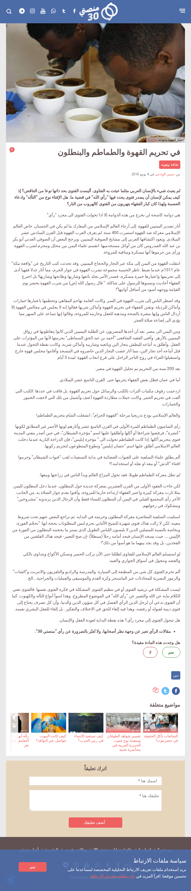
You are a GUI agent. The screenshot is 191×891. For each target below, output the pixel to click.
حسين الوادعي (165, 174)
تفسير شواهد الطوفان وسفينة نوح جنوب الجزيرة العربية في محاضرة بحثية (124, 743)
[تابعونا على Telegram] (21, 11)
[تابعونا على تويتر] (63, 11)
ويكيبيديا (152, 140)
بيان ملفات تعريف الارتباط (113, 876)
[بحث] (9, 11)
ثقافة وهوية (169, 164)
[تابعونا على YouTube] (42, 11)
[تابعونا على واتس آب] (53, 11)
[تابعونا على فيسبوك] (74, 11)
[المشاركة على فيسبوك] (175, 691)
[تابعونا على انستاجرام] (32, 11)
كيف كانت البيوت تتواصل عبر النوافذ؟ (51, 738)
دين (175, 675)
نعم (33, 866)
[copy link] (155, 691)
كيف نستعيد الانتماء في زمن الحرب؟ (88, 738)
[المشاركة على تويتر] (165, 691)
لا (150, 652)
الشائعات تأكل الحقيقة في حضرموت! (161, 738)
